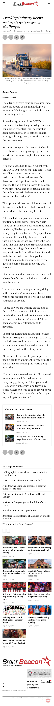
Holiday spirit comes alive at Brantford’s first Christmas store (25, 473)
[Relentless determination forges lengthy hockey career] (14, 587)
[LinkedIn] (4, 686)
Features (6, 31)
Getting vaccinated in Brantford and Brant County (24, 495)
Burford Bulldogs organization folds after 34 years (25, 503)
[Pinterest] (16, 37)
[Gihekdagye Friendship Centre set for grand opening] (39, 610)
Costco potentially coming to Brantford (22, 480)
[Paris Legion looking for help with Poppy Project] (14, 633)
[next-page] (8, 531)
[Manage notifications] (48, 701)
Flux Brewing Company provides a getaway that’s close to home (24, 487)
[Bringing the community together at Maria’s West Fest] (9, 438)
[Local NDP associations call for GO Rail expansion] (39, 564)
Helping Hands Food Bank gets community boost (13, 619)
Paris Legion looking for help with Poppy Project (14, 641)
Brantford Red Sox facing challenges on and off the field (26, 517)
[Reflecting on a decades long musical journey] (39, 587)
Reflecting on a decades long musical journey (39, 595)
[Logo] (26, 3)
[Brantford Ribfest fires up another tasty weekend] (9, 427)
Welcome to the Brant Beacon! (18, 524)
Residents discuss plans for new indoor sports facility (31, 416)
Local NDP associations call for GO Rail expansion (39, 573)
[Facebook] (5, 37)
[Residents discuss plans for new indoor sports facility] (9, 417)
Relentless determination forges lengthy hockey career (14, 596)
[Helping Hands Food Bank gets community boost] (14, 610)
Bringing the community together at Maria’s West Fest (31, 438)
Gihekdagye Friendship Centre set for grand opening (38, 619)
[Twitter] (10, 37)
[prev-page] (4, 531)
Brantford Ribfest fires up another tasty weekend (30, 427)
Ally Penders (11, 92)
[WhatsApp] (22, 37)
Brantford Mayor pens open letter (19, 510)
